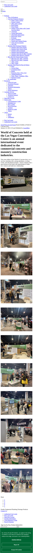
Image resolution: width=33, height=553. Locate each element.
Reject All (16, 545)
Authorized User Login (10, 514)
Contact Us (4, 511)
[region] (16, 540)
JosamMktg (26, 128)
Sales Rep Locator (9, 517)
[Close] (31, 530)
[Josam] (3, 11)
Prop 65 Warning (9, 522)
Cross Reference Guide (10, 520)
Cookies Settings (16, 539)
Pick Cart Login (8, 515)
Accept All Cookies (16, 550)
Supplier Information (10, 519)
